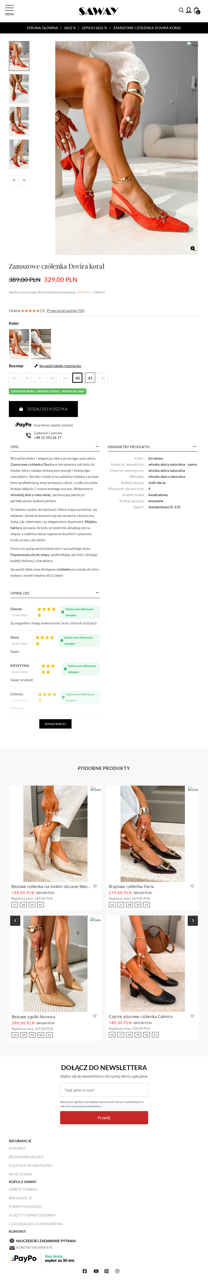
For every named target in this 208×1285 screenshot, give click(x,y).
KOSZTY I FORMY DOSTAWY (32, 1215)
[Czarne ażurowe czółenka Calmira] (152, 963)
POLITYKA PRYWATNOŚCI (31, 1165)
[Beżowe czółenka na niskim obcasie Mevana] (55, 834)
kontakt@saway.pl (34, 1247)
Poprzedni (14, 180)
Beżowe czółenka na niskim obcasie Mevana (51, 886)
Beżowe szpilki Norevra (33, 1017)
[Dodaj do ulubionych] (94, 886)
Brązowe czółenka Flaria (131, 886)
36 (112, 905)
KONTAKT (17, 1148)
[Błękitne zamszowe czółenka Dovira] (41, 343)
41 (40, 905)
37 (14, 905)
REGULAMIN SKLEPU (26, 1157)
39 (32, 905)
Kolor (14, 323)
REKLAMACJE (20, 1198)
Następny (24, 180)
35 (15, 1035)
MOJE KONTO (20, 1174)
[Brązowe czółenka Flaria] (152, 834)
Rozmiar (16, 365)
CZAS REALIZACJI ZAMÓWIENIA (36, 1224)
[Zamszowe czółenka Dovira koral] (126, 148)
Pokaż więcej (55, 724)
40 (41, 1035)
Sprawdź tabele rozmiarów (60, 366)
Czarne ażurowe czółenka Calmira (140, 1016)
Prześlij (104, 1117)
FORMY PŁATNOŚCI (25, 1206)
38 (23, 905)
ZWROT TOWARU (23, 1189)
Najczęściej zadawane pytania (46, 1241)
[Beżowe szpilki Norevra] (55, 964)
